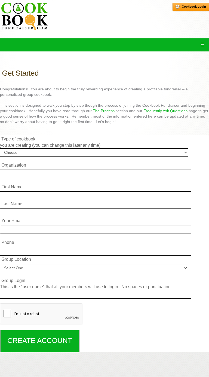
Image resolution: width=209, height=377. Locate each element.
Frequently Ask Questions (165, 111)
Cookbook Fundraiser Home (24, 16)
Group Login (13, 280)
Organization (13, 165)
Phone (7, 242)
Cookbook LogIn (194, 6)
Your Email (12, 220)
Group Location (16, 259)
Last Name (11, 203)
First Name (12, 187)
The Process (104, 111)
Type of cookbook (18, 139)
